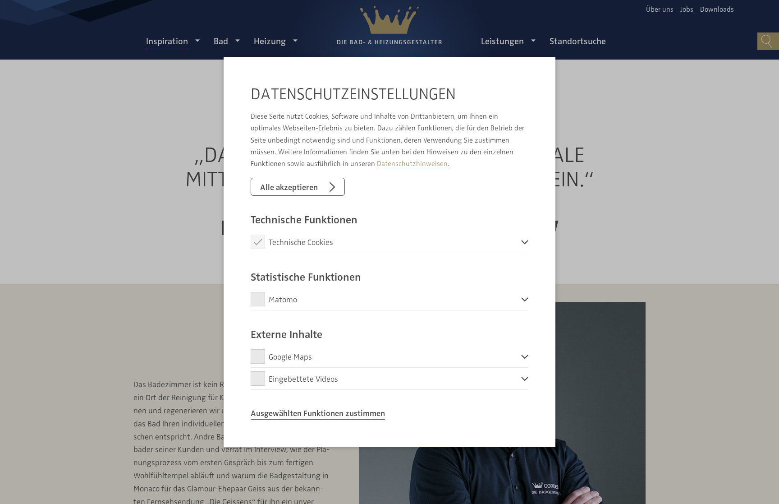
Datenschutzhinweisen (412, 163)
